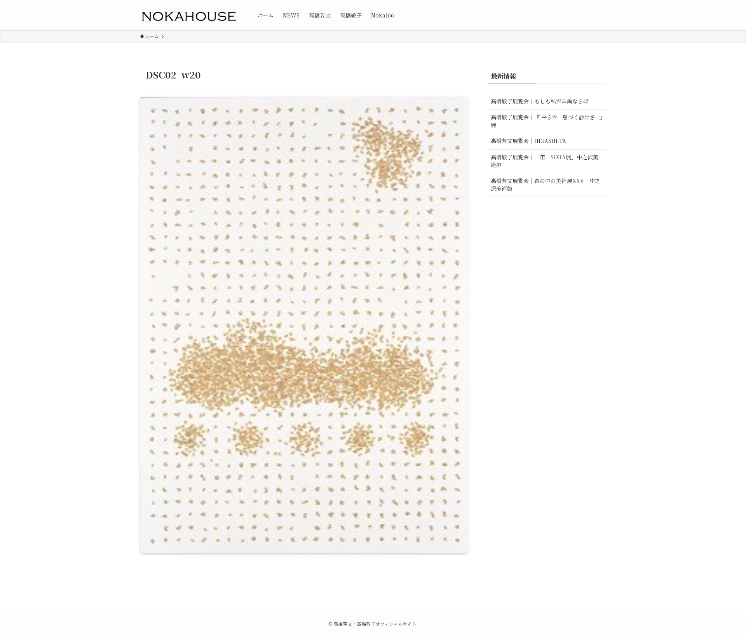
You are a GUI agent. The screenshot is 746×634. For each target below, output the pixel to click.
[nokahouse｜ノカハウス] (188, 15)
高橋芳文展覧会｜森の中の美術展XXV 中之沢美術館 (545, 184)
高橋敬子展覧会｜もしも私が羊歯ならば (540, 101)
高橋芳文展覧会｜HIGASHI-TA (528, 141)
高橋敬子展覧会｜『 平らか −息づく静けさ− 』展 (546, 121)
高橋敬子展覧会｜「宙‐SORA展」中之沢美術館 (544, 161)
